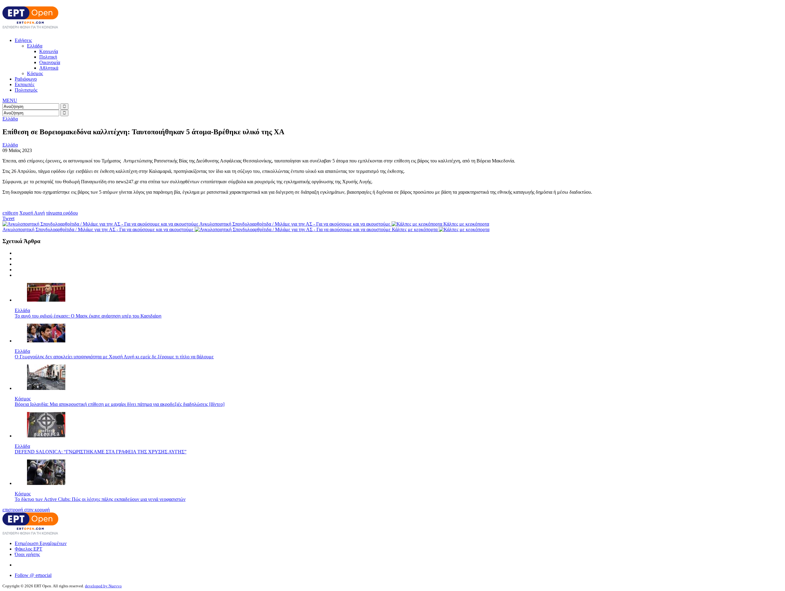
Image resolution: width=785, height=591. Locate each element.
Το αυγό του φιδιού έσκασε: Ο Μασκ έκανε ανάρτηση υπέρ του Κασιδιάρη (88, 315)
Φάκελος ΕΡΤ (28, 548)
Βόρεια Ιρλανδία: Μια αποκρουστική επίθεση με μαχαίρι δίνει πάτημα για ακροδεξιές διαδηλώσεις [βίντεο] (119, 404)
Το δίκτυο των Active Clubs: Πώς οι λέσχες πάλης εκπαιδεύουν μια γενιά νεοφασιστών (100, 499)
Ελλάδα (34, 45)
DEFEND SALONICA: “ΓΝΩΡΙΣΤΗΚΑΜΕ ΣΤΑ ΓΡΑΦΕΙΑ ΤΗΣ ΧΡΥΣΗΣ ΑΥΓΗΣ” (100, 451)
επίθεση (10, 212)
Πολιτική (48, 56)
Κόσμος (35, 73)
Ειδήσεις (23, 40)
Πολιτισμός (26, 90)
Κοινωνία (48, 51)
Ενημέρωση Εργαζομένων (41, 543)
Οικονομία (49, 62)
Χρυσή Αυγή (32, 212)
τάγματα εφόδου (62, 212)
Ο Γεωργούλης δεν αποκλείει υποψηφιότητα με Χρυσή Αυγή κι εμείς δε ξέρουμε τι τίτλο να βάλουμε (114, 356)
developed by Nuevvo (103, 586)
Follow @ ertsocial (33, 575)
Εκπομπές (24, 84)
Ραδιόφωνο (26, 79)
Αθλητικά (48, 68)
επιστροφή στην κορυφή (26, 509)
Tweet (8, 218)
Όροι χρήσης (27, 554)
